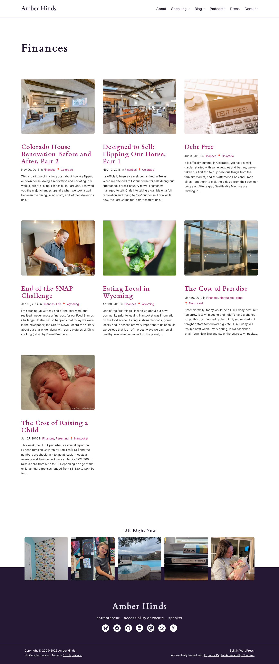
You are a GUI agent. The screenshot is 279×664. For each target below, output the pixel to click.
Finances (49, 169)
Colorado (67, 169)
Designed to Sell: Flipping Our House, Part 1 (134, 154)
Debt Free (199, 147)
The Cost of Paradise (216, 289)
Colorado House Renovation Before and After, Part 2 (56, 154)
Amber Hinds (38, 8)
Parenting (62, 438)
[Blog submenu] (204, 9)
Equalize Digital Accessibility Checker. (229, 655)
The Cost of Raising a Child (54, 427)
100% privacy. (72, 655)
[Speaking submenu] (189, 9)
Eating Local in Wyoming (126, 292)
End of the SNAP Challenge (47, 292)
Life (58, 304)
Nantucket (196, 303)
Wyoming (73, 304)
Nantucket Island (231, 297)
